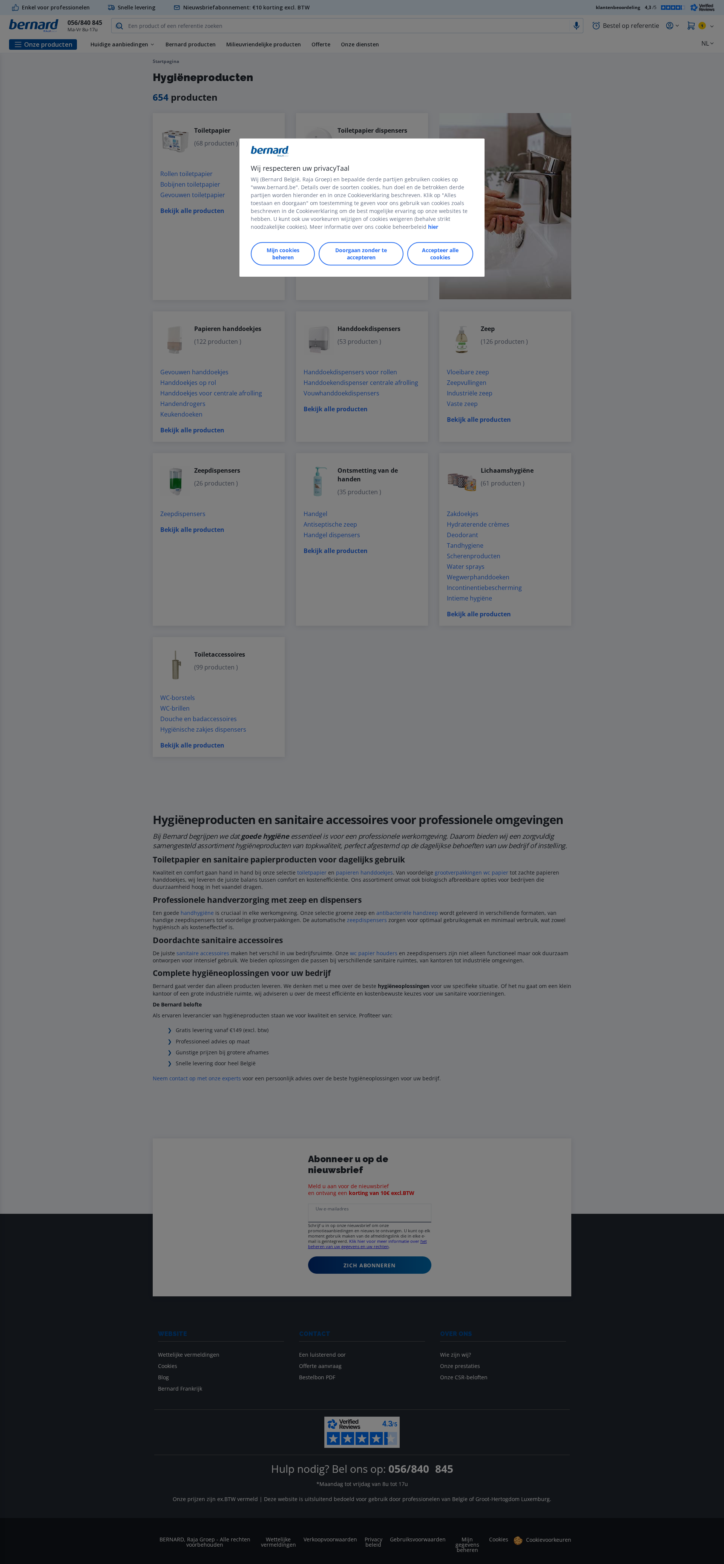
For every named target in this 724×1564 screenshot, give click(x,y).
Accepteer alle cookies (440, 254)
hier (433, 226)
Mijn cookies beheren (283, 254)
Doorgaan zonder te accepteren (361, 254)
